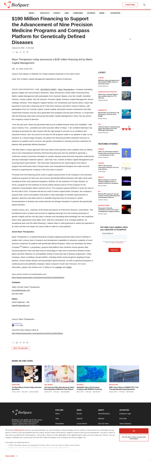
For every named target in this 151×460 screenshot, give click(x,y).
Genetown (16, 384)
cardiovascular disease (107, 92)
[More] (35, 13)
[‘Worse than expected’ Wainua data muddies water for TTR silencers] (126, 95)
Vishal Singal (101, 171)
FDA (99, 124)
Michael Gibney (102, 118)
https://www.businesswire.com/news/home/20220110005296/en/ (38, 278)
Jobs (66, 13)
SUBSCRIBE (130, 5)
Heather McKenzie (103, 86)
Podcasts (44, 13)
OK (134, 431)
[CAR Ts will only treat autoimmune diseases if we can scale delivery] (126, 167)
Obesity (101, 177)
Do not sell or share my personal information (134, 438)
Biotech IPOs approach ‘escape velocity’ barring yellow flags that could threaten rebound (109, 195)
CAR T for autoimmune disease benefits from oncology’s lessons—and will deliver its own (109, 153)
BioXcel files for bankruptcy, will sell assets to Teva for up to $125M (108, 114)
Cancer (101, 78)
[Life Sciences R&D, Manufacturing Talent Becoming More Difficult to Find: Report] (59, 373)
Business (80, 384)
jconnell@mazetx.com (21, 290)
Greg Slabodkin (65, 392)
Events (57, 13)
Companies (78, 13)
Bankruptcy (102, 110)
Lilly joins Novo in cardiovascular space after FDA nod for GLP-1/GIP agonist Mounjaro (109, 128)
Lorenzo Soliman (34, 392)
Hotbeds (91, 13)
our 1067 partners (18, 430)
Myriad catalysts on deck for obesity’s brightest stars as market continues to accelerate (108, 181)
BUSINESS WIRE (48, 89)
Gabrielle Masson (103, 100)
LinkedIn (58, 267)
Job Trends (48, 384)
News (31, 13)
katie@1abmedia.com (21, 306)
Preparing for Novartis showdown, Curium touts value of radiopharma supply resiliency (109, 209)
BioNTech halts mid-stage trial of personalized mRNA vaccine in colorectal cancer (108, 82)
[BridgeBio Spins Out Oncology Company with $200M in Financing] (92, 373)
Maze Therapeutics (66, 89)
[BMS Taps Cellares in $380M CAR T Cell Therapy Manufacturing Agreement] (124, 373)
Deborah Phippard (103, 157)
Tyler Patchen (96, 392)
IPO (99, 191)
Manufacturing (104, 205)
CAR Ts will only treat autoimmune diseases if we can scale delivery (108, 167)
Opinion (101, 149)
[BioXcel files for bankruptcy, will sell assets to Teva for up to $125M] (126, 114)
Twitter (68, 267)
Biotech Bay (113, 384)
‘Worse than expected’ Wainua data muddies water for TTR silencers (108, 96)
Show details (10, 456)
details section (75, 450)
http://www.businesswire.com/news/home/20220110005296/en (37, 333)
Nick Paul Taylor (102, 214)
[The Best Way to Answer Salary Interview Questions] (27, 373)
